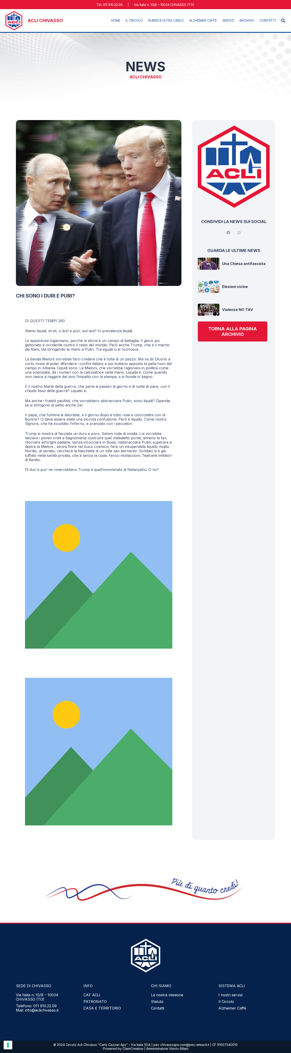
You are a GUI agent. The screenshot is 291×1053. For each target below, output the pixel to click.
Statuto (157, 1001)
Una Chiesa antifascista (244, 263)
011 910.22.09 (45, 1006)
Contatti (157, 1008)
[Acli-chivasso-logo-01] (13, 20)
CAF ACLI (91, 995)
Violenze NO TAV (237, 309)
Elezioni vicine (235, 286)
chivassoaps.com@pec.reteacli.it (184, 1045)
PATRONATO (95, 1001)
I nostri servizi (230, 995)
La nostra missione (167, 995)
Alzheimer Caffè (232, 1008)
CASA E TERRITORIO (102, 1008)
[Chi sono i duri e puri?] (98, 122)
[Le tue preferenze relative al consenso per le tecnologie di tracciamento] (8, 1045)
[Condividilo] (228, 232)
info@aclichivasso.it (41, 1010)
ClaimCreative (133, 1048)
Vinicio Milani (178, 1048)
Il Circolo (226, 1001)
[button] (122, 20)
